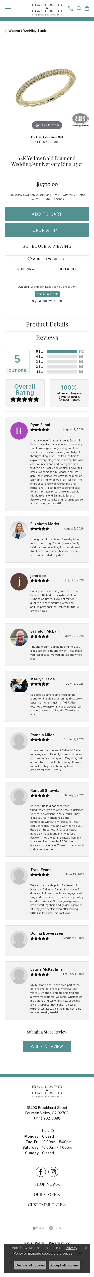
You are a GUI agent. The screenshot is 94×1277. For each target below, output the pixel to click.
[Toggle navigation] (8, 8)
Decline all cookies (30, 1265)
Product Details (47, 325)
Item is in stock (47, 294)
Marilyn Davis (42, 679)
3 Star (40, 361)
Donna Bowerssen (46, 933)
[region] (47, 89)
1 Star (41, 372)
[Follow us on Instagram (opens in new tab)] (53, 1172)
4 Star (40, 356)
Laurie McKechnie (46, 969)
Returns (68, 269)
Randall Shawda (44, 790)
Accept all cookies (64, 1265)
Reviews (47, 338)
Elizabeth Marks (44, 524)
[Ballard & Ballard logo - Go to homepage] (47, 10)
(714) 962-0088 (47, 142)
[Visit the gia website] (55, 1228)
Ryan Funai (40, 425)
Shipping (25, 269)
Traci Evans (40, 870)
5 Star (40, 351)
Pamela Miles (42, 735)
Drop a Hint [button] (47, 230)
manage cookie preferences (50, 1253)
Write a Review (47, 1046)
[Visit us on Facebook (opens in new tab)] (41, 1172)
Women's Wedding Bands (28, 30)
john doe (38, 575)
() (81, 351)
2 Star (40, 366)
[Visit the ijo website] (38, 1228)
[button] (79, 9)
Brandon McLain (45, 631)
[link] (70, 9)
